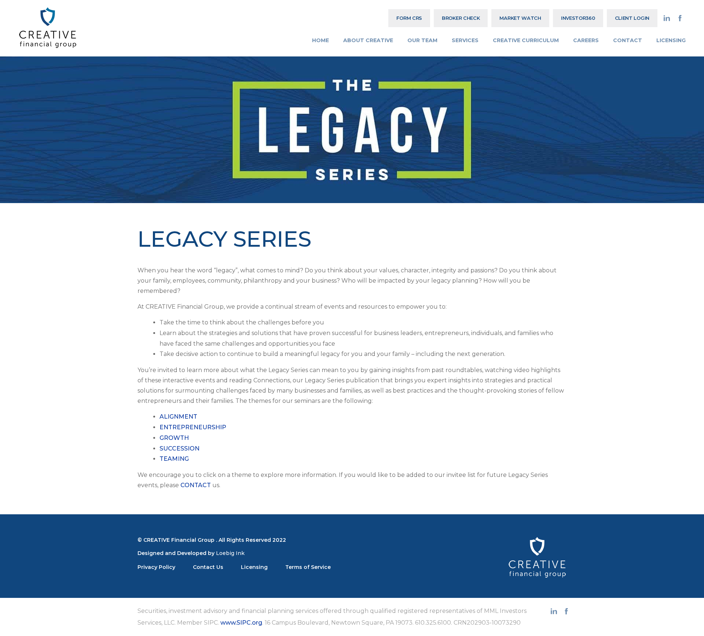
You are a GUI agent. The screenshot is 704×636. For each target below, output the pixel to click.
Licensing (254, 567)
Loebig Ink (230, 553)
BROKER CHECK (461, 18)
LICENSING (671, 40)
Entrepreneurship (193, 427)
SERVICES (465, 40)
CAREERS (586, 40)
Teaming (174, 458)
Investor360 (578, 18)
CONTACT (627, 40)
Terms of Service (308, 567)
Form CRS (409, 18)
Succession (179, 448)
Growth (174, 437)
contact (195, 485)
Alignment (178, 416)
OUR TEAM (422, 40)
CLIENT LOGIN (632, 18)
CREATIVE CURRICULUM (526, 40)
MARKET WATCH (520, 18)
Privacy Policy (156, 567)
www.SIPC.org (241, 622)
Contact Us (208, 567)
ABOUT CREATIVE (368, 40)
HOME (320, 40)
